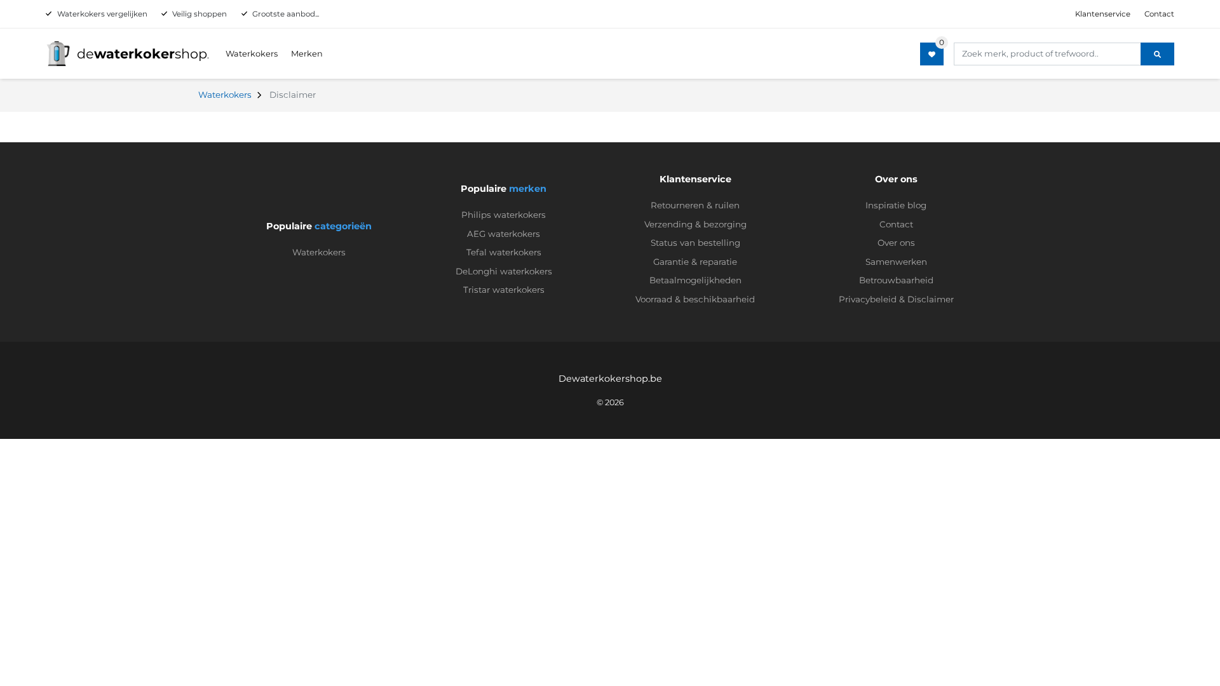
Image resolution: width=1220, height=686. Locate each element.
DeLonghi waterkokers (504, 271)
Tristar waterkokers (504, 290)
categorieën (343, 226)
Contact (1159, 14)
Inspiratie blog (895, 205)
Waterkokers (252, 53)
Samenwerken (896, 262)
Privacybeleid (868, 299)
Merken (307, 53)
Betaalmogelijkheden (695, 280)
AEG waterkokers (503, 234)
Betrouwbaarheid (896, 280)
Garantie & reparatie (695, 262)
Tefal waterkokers (503, 252)
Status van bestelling (695, 243)
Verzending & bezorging (695, 224)
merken (527, 188)
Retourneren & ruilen (695, 205)
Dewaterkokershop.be (610, 378)
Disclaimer (930, 299)
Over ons (896, 243)
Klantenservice (1102, 14)
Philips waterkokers (503, 215)
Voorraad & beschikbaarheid (695, 299)
